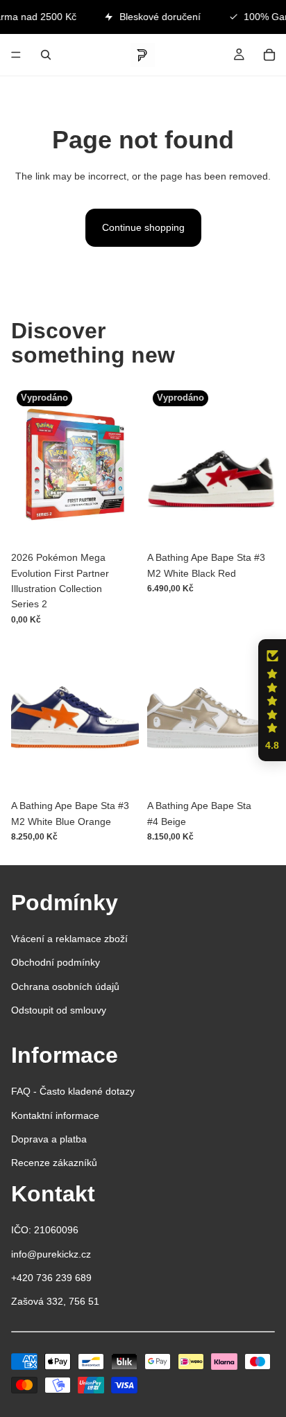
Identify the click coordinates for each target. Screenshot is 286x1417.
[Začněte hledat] (46, 55)
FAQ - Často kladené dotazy (73, 1091)
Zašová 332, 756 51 (55, 1301)
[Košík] (269, 55)
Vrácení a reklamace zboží (69, 938)
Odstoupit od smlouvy (58, 1010)
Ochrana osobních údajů (65, 986)
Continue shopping (143, 227)
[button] (272, 700)
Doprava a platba (49, 1139)
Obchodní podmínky (55, 962)
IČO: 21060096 (44, 1229)
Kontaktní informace (55, 1115)
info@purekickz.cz (51, 1254)
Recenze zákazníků (54, 1162)
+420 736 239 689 (51, 1277)
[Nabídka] (16, 55)
